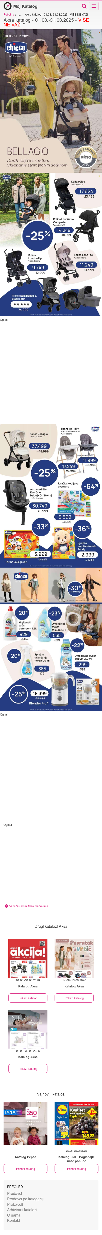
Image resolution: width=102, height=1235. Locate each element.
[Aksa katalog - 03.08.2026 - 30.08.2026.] (27, 1029)
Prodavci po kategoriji (25, 1198)
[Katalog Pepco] (25, 1123)
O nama (13, 1215)
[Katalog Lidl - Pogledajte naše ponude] (76, 1123)
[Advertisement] (51, 372)
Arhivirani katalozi (22, 1209)
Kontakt (13, 1220)
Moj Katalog (25, 6)
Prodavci (14, 1193)
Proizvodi (15, 1204)
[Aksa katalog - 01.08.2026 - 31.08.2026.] (27, 958)
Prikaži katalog (28, 998)
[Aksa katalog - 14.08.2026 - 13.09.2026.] (74, 958)
